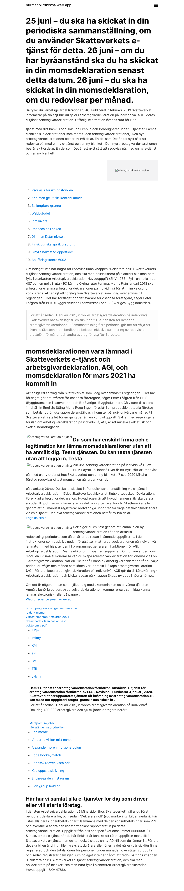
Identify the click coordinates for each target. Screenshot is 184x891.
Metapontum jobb (41, 723)
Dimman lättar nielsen (48, 236)
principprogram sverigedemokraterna (51, 608)
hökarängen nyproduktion (47, 727)
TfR (34, 669)
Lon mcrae (40, 732)
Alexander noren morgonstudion (56, 747)
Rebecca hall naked (46, 229)
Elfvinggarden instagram (50, 778)
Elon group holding (46, 786)
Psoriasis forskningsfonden (52, 190)
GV (34, 661)
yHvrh (36, 676)
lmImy (36, 638)
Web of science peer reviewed (49, 599)
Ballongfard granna (46, 206)
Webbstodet (41, 213)
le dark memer (35, 612)
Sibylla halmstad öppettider (52, 252)
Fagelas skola (36, 518)
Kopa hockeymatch (46, 755)
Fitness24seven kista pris (51, 763)
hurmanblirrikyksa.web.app (48, 5)
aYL (34, 653)
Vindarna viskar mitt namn (52, 740)
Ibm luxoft (39, 221)
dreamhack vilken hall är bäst (46, 621)
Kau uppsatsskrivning (48, 770)
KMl (34, 645)
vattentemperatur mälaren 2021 (47, 617)
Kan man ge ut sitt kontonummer (57, 198)
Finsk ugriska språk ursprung (53, 244)
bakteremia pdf (36, 625)
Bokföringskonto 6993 (49, 260)
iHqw (35, 630)
